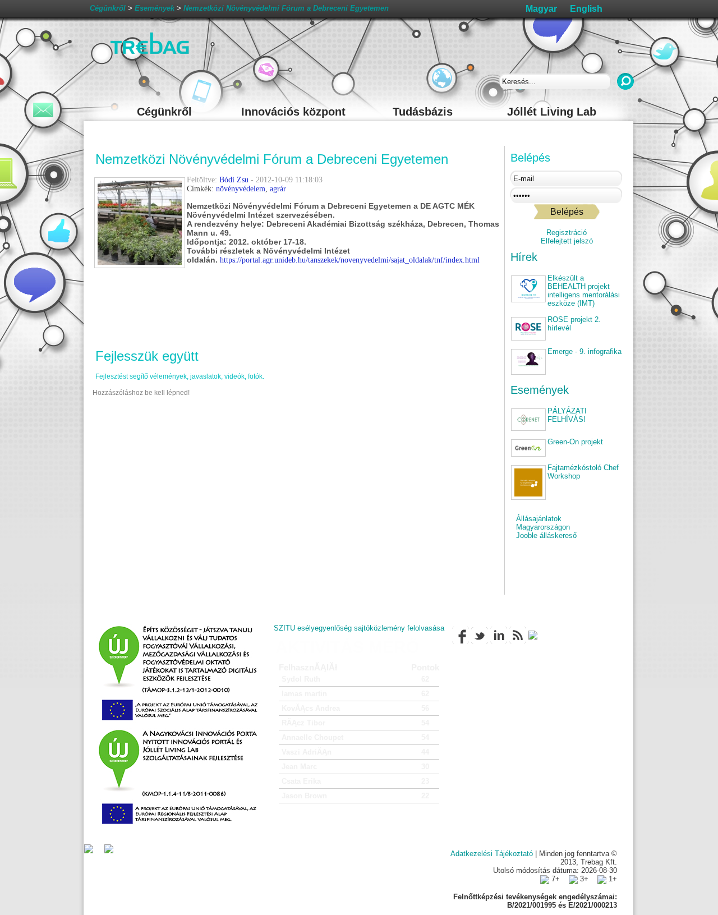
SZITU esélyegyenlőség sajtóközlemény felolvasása (359, 628)
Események (539, 390)
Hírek (523, 257)
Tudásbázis (423, 111)
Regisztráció (566, 232)
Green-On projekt (575, 442)
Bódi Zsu (233, 180)
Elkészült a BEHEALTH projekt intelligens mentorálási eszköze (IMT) (583, 290)
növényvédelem (240, 189)
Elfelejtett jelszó (567, 241)
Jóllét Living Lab (551, 111)
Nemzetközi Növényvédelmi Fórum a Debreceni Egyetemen (286, 8)
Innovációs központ (293, 111)
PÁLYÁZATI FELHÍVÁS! (567, 415)
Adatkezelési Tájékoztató (491, 853)
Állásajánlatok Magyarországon (543, 522)
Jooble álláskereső (546, 535)
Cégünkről (164, 111)
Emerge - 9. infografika (584, 351)
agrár (278, 189)
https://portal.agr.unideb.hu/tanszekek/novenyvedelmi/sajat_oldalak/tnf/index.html (350, 260)
